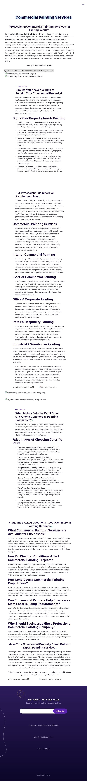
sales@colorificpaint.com (43, 737)
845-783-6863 (43, 749)
